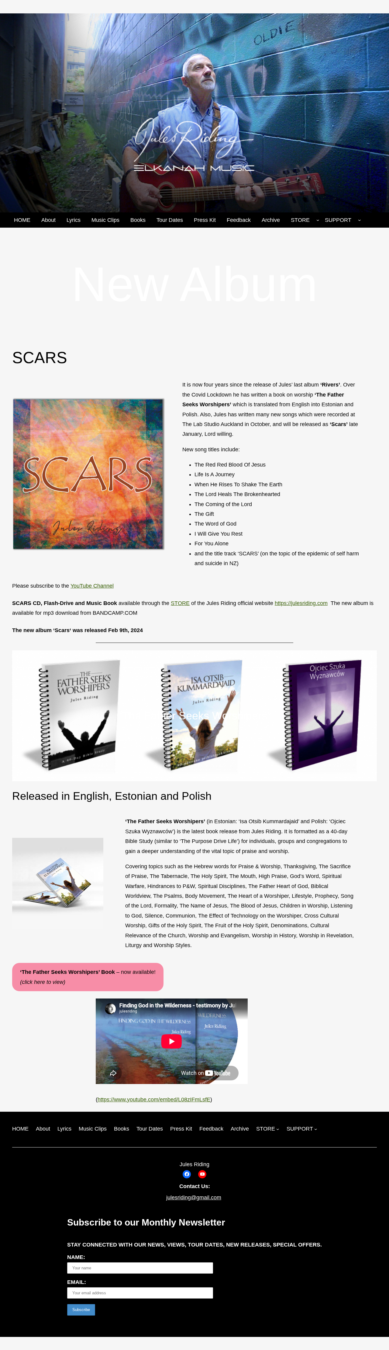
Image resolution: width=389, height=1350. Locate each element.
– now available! (88, 977)
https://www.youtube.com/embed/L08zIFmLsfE (154, 1099)
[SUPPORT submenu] (359, 220)
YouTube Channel (92, 586)
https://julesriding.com (301, 603)
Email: (76, 1282)
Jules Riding (194, 1164)
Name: (76, 1257)
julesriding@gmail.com (193, 1197)
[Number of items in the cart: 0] (374, 220)
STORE (180, 603)
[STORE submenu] (317, 220)
